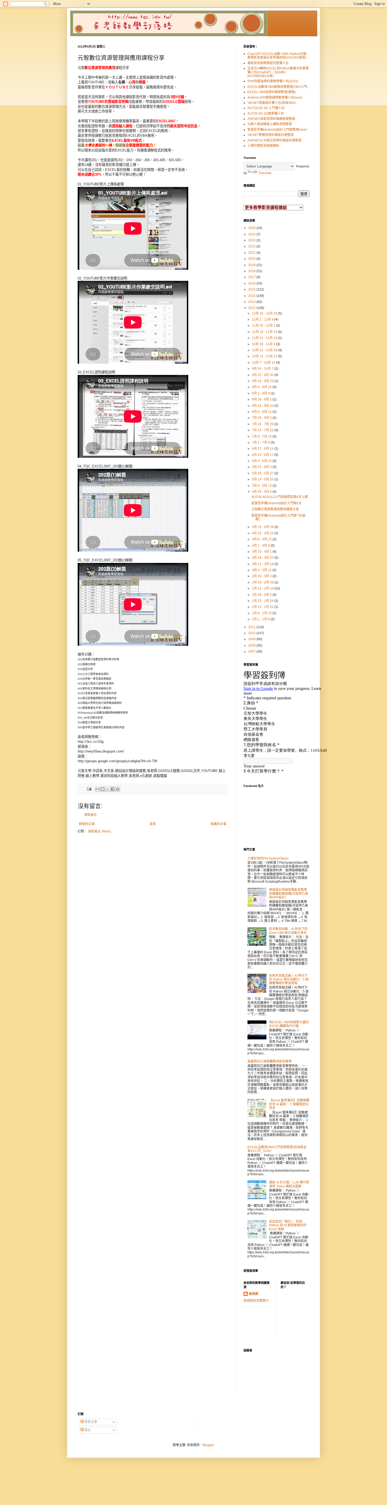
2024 (252, 234)
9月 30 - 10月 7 (263, 368)
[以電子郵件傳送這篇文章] (97, 789)
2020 (252, 259)
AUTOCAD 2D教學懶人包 (265, 113)
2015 (252, 289)
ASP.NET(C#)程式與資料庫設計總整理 (274, 140)
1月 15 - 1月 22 (263, 607)
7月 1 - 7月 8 (261, 442)
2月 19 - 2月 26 (263, 582)
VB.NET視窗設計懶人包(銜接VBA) (271, 103)
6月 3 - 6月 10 (262, 461)
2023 (252, 240)
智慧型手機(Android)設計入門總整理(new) (277, 129)
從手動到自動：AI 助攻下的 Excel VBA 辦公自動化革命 (288, 930)
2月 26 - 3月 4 (262, 576)
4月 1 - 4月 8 (261, 545)
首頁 (153, 824)
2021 (252, 253)
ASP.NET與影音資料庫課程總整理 (271, 119)
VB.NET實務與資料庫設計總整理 (270, 135)
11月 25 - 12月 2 (264, 325)
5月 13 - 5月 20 (263, 479)
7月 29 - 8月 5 (262, 418)
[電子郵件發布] (89, 788)
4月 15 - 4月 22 (263, 533)
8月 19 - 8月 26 (263, 406)
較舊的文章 (218, 824)
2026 (252, 228)
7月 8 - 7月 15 (262, 436)
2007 (252, 651)
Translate (265, 173)
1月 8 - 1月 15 (262, 613)
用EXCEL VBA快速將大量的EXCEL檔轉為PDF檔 (289, 1024)
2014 (252, 296)
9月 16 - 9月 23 (263, 381)
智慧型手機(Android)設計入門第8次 (276, 503)
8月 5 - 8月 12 (262, 412)
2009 (252, 639)
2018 (252, 271)
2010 (252, 633)
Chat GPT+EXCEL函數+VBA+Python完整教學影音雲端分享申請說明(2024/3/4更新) (276, 55)
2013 (252, 302)
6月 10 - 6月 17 (263, 455)
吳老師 (253, 1294)
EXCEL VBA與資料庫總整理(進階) (271, 92)
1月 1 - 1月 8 (261, 619)
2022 (252, 246)
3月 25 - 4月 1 (262, 551)
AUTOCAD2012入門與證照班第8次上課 (279, 497)
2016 (252, 283)
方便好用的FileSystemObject (267, 858)
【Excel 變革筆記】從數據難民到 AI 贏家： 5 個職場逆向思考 (289, 1104)
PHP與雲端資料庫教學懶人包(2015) (272, 81)
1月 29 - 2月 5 (262, 595)
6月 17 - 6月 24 (263, 448)
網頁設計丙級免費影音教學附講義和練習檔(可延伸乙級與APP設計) (288, 893)
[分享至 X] (107, 789)
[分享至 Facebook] (112, 789)
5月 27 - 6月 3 (262, 467)
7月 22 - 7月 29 (263, 424)
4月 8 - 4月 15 (262, 539)
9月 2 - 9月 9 (261, 393)
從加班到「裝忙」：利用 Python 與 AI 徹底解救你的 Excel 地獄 (287, 1225)
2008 (252, 645)
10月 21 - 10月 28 (265, 350)
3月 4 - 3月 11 (262, 570)
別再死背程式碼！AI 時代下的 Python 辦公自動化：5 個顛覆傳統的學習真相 (289, 979)
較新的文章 (87, 824)
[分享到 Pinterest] (117, 789)
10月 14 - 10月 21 (265, 356)
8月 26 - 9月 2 (262, 399)
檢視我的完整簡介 (256, 1301)
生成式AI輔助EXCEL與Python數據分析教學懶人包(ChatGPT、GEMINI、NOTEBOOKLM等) (278, 72)
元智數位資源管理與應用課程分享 (275, 509)
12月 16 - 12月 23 (265, 313)
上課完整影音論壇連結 (263, 146)
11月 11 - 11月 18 (265, 338)
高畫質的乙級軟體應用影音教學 (269, 1061)
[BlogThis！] (102, 789)
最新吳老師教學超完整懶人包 (268, 63)
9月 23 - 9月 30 (263, 375)
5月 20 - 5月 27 (263, 473)
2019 (252, 265)
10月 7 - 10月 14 (264, 362)
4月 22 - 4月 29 (263, 527)
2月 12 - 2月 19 (263, 588)
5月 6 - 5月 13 (262, 485)
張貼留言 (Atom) (99, 831)
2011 (252, 627)
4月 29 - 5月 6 (262, 492)
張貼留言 (90, 815)
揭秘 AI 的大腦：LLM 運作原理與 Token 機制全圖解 (289, 1184)
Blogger (208, 1445)
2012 (252, 308)
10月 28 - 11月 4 (264, 344)
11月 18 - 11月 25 (265, 332)
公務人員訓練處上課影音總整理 (269, 124)
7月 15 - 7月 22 (263, 430)
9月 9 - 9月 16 (262, 387)
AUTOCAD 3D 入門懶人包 (266, 108)
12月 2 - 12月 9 (263, 319)
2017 (252, 277)
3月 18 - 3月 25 (263, 558)
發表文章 (90, 1422)
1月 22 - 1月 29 (263, 601)
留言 (87, 1430)
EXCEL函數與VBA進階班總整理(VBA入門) (277, 87)
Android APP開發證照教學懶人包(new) (274, 97)
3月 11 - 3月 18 (263, 564)
